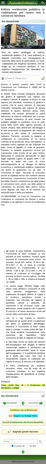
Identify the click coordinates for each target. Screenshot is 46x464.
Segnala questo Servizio (25, 431)
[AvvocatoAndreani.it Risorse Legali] (23, 5)
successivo (33, 403)
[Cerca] (40, 441)
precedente (12, 403)
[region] (23, 227)
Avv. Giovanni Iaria (10, 21)
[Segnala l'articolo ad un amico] (43, 78)
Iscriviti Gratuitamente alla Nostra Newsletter (23, 422)
